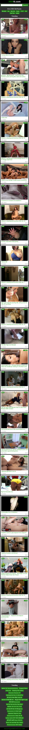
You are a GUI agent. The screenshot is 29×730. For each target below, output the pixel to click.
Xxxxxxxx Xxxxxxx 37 (14, 693)
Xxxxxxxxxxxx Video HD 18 (14, 715)
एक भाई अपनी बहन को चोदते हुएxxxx (14, 709)
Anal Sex (12, 13)
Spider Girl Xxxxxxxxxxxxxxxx (10, 688)
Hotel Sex (8, 690)
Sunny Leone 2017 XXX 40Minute (14, 718)
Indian (17, 13)
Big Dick (13, 11)
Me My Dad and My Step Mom (14, 704)
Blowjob (4, 11)
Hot (26, 11)
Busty (17, 11)
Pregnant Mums (23, 688)
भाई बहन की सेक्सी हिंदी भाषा (8, 699)
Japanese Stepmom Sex (14, 713)
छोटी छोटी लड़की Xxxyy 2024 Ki (14, 720)
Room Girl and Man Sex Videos (14, 722)
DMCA (14, 728)
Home (5, 728)
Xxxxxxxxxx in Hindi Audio (14, 711)
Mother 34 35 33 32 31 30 (14, 706)
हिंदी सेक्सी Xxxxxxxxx (14, 702)
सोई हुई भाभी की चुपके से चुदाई (21, 699)
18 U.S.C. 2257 (21, 728)
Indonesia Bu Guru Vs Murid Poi (14, 695)
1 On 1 (22, 11)
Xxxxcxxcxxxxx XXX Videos (14, 724)
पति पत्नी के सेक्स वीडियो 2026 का (14, 697)
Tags (10, 728)
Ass (8, 11)
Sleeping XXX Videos (17, 690)
